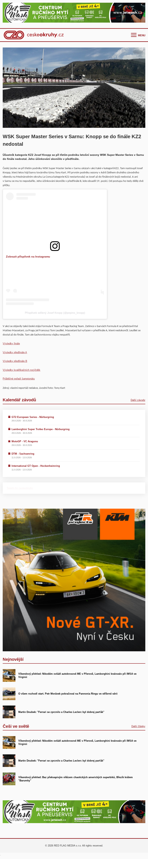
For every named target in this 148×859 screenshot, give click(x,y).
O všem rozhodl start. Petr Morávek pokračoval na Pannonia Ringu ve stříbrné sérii (68, 693)
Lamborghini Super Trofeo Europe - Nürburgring (41, 429)
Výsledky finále (11, 343)
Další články (138, 726)
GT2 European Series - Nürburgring (33, 417)
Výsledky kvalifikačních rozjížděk (21, 370)
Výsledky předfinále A (15, 352)
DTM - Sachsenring (23, 453)
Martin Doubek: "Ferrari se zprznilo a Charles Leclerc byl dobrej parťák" (61, 712)
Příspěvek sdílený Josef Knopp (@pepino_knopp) (55, 312)
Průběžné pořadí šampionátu (19, 378)
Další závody (138, 400)
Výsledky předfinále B (15, 361)
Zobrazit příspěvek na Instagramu (28, 256)
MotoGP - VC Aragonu (25, 441)
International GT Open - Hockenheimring (36, 465)
